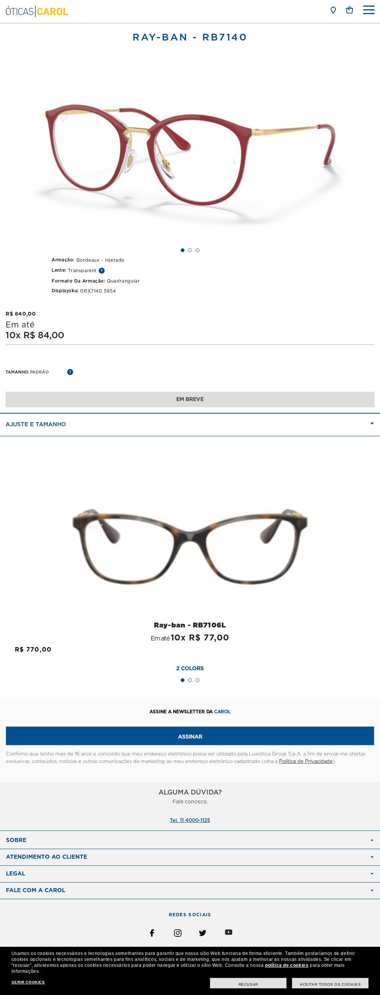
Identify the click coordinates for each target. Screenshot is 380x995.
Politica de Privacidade (306, 761)
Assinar (190, 737)
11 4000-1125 (195, 820)
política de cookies (286, 965)
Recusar (248, 984)
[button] (349, 10)
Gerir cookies (28, 982)
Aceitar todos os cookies (330, 984)
